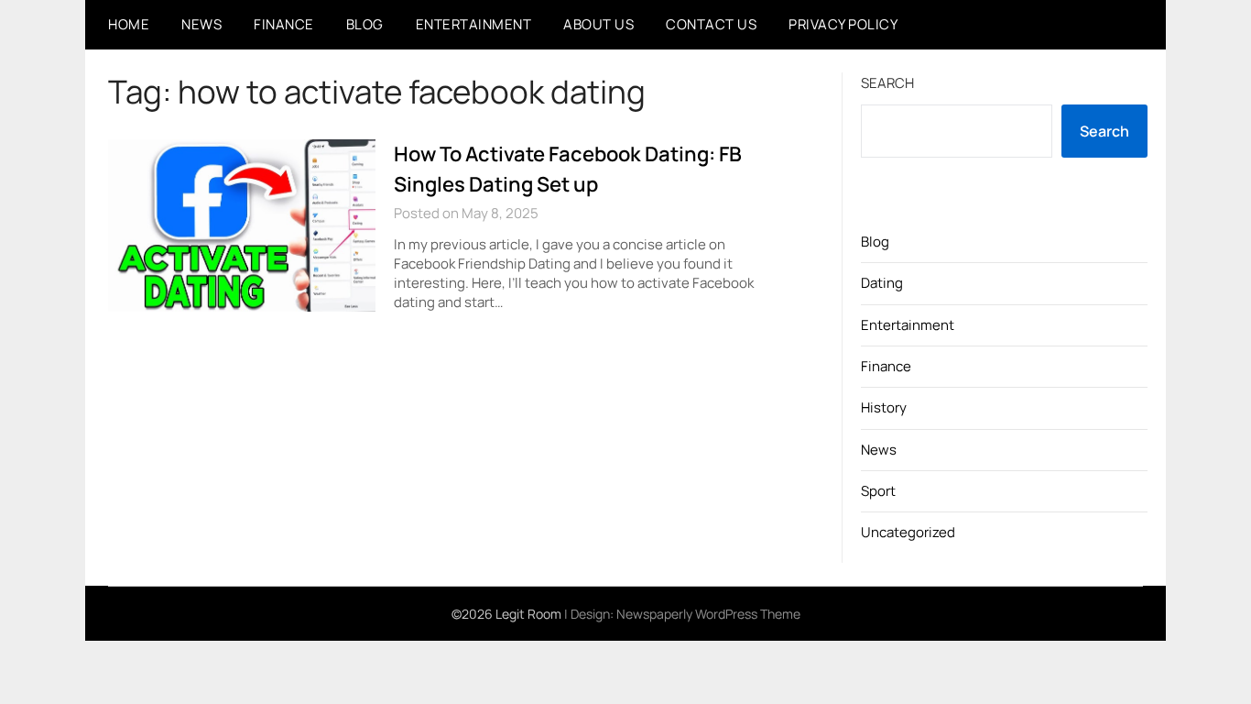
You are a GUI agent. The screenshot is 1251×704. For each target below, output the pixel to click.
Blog (365, 24)
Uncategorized (908, 532)
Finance (284, 24)
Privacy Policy (843, 24)
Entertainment (474, 24)
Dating (882, 282)
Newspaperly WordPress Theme (708, 613)
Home (128, 24)
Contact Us (711, 24)
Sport (878, 490)
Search (887, 83)
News (201, 24)
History (884, 407)
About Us (598, 24)
